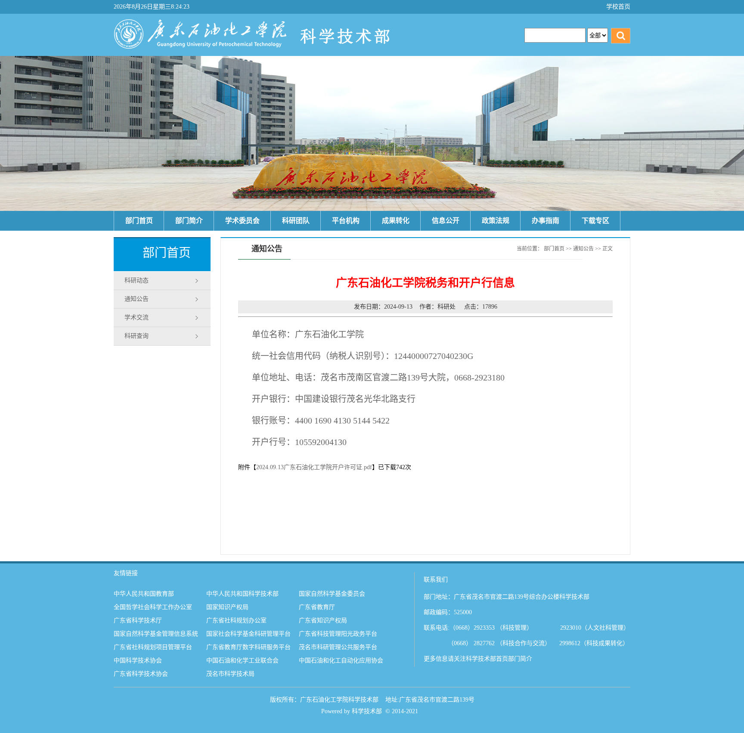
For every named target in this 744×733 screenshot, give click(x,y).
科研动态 (136, 280)
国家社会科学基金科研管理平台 (248, 634)
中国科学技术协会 (138, 660)
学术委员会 (242, 220)
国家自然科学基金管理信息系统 (156, 634)
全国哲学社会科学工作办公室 (153, 607)
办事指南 (545, 220)
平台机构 (346, 220)
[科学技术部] (307, 51)
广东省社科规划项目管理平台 (153, 647)
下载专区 (595, 220)
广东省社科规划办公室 (236, 620)
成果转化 (395, 220)
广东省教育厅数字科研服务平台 (248, 647)
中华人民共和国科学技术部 (242, 594)
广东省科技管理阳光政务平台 (338, 634)
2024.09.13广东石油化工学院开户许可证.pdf (314, 467)
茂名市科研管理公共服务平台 (338, 647)
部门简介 (189, 220)
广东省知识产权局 (323, 620)
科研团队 (296, 220)
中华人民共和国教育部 (144, 594)
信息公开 (445, 220)
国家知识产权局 (227, 607)
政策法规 (495, 220)
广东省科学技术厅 (138, 620)
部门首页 (139, 220)
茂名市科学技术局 (230, 674)
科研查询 (136, 336)
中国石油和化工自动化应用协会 (341, 660)
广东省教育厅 (317, 607)
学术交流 (136, 317)
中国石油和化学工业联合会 (242, 660)
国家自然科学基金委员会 (332, 594)
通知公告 (136, 299)
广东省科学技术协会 (141, 674)
